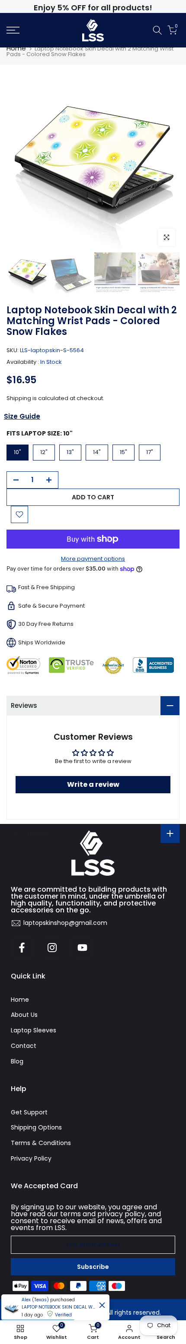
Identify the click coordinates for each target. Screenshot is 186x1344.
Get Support (29, 1112)
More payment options (93, 559)
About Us (24, 1014)
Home (16, 48)
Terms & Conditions (41, 1143)
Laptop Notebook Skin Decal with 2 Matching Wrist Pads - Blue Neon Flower (58, 1307)
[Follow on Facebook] (21, 948)
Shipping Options (36, 1127)
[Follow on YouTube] (82, 948)
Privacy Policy (31, 1158)
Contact (23, 1045)
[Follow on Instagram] (52, 948)
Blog (17, 1061)
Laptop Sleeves (33, 1030)
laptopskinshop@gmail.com (65, 922)
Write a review (93, 784)
